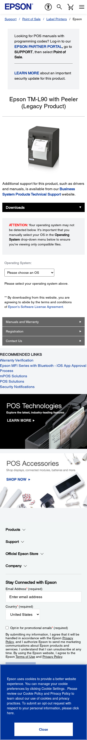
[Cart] (70, 7)
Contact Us (14, 341)
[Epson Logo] (19, 6)
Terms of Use (25, 657)
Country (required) (19, 606)
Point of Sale (31, 19)
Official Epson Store (22, 553)
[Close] (43, 729)
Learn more (26, 73)
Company (14, 566)
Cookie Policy (33, 693)
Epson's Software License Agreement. (36, 307)
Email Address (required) (24, 589)
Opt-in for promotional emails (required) (39, 628)
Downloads (15, 207)
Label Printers (56, 19)
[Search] (59, 7)
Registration (14, 331)
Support (10, 19)
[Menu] (81, 7)
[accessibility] (48, 7)
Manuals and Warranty (22, 322)
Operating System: (18, 263)
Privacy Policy (52, 657)
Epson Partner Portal (38, 46)
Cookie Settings (53, 688)
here (10, 713)
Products (13, 529)
